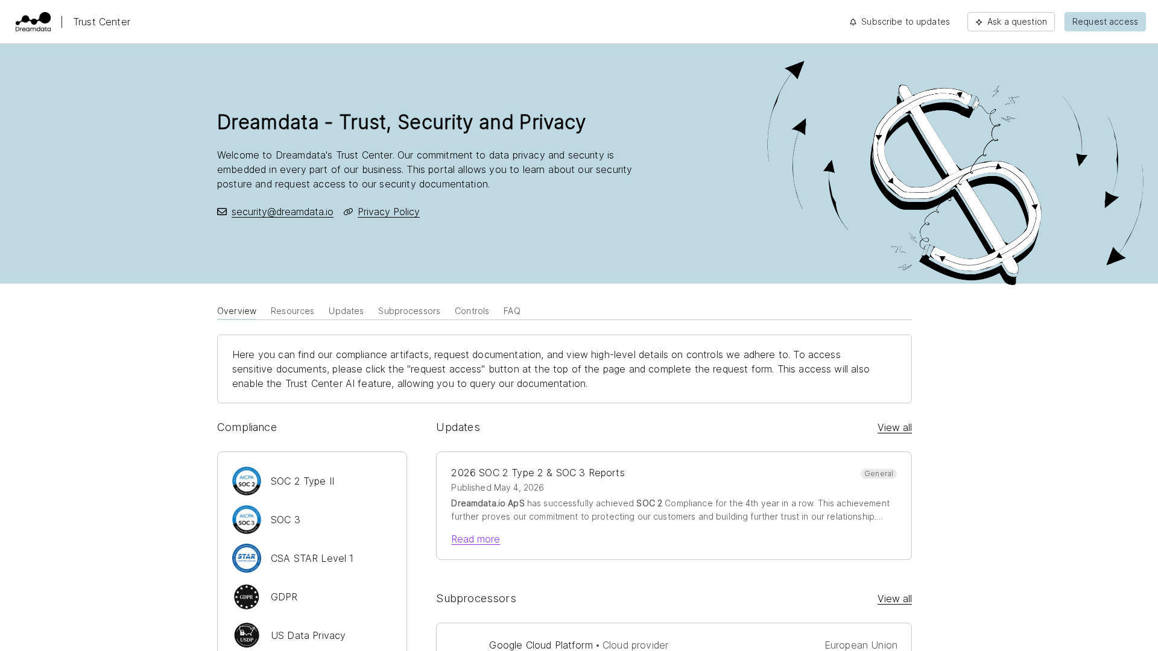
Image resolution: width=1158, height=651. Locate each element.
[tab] (236, 310)
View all (895, 427)
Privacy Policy (389, 212)
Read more (475, 539)
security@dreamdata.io (283, 212)
